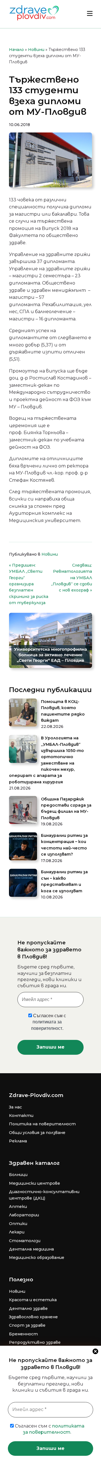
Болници (18, 1174)
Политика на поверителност (42, 1123)
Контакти (21, 1115)
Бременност (23, 1333)
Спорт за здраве (27, 1325)
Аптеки (18, 1206)
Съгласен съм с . (49, 1429)
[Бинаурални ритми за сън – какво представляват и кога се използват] (23, 883)
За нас (15, 1107)
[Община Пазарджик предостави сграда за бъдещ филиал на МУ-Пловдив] (23, 811)
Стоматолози (24, 1240)
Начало (16, 49)
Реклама (18, 1141)
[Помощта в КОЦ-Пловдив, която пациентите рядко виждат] (23, 713)
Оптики (18, 1223)
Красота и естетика (33, 1299)
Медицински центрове (34, 1183)
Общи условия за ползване (37, 1132)
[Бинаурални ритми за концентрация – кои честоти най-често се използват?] (23, 847)
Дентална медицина (31, 1249)
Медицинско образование (36, 1257)
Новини (36, 49)
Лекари (16, 1232)
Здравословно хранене (33, 1316)
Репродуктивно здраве (35, 1342)
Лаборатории (24, 1214)
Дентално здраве (28, 1308)
